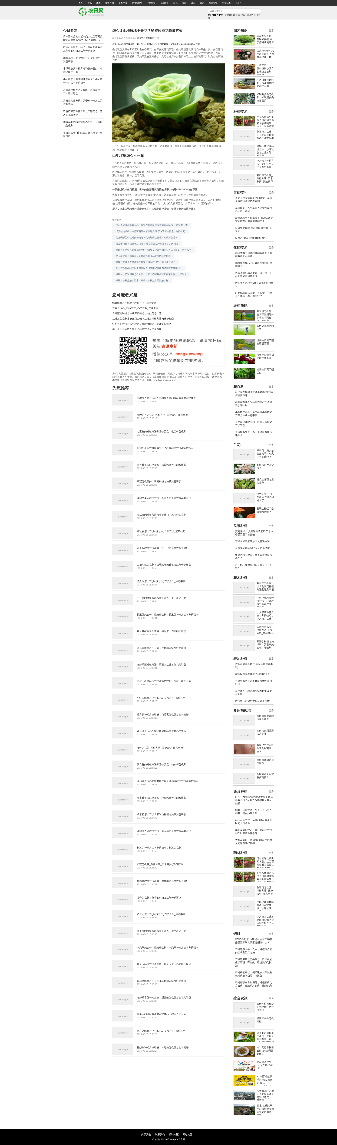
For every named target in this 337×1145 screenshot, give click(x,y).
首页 (80, 3)
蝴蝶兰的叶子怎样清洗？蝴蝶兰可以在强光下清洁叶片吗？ (145, 262)
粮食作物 (109, 3)
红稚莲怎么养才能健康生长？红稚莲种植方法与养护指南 (143, 318)
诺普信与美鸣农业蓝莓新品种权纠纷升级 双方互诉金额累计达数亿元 (150, 231)
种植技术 (226, 3)
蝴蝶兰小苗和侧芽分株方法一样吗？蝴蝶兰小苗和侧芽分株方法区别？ (151, 274)
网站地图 (188, 1134)
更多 (271, 30)
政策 (98, 3)
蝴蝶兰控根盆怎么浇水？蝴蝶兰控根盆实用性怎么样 (142, 280)
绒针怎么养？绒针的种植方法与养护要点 (134, 302)
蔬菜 (193, 3)
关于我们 (146, 1134)
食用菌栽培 (137, 3)
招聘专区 (174, 1134)
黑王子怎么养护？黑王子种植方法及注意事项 (136, 329)
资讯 (89, 3)
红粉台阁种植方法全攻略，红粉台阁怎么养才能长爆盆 (141, 323)
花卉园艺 (164, 3)
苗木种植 (122, 3)
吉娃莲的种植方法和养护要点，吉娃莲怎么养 (136, 313)
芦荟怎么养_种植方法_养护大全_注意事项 (135, 308)
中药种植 (151, 3)
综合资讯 (213, 3)
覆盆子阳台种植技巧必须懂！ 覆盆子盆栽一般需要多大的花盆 (147, 243)
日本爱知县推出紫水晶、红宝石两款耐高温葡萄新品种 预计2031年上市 (152, 225)
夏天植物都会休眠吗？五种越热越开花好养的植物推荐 (143, 256)
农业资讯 (242, 15)
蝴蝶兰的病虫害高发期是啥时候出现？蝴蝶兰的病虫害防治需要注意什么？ (153, 249)
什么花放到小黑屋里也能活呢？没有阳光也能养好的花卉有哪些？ (149, 268)
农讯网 (250, 15)
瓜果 (202, 3)
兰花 (175, 3)
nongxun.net (231, 15)
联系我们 (160, 1134)
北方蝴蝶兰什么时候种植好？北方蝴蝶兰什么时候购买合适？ (146, 237)
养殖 (184, 3)
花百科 (238, 3)
